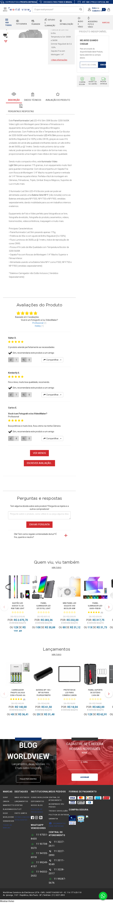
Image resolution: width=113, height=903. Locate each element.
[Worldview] (19, 9)
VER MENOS (39, 453)
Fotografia (21, 24)
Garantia (53, 819)
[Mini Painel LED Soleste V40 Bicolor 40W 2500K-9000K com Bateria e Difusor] (69, 588)
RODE (5, 813)
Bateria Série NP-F (40, 195)
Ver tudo (56, 567)
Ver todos (8, 24)
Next (5, 41)
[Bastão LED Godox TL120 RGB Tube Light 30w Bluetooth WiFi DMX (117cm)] (18, 588)
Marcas (105, 23)
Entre (94, 8)
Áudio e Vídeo (80, 24)
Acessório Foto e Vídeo (93, 24)
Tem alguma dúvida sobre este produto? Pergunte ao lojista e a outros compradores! (39, 507)
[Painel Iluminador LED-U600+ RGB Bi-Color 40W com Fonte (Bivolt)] (95, 588)
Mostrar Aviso (7, 901)
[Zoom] (6, 35)
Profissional (37, 323)
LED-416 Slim (50, 135)
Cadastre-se (97, 11)
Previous (4, 607)
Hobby (38, 326)
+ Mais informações (59, 60)
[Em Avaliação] (72, 820)
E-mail (84, 762)
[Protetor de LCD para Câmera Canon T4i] (69, 675)
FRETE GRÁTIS (21, 813)
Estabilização (66, 24)
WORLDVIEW (8, 817)
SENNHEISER (8, 821)
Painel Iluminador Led (23, 120)
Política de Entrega (59, 815)
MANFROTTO (8, 805)
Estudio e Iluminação (50, 23)
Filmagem (35, 24)
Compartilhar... (53, 360)
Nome (85, 752)
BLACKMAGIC (9, 809)
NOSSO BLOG (37, 805)
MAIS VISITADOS (22, 797)
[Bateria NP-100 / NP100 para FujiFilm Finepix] (43, 675)
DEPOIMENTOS (37, 801)
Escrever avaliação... (39, 463)
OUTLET (18, 809)
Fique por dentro (28, 779)
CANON (6, 801)
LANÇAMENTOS (21, 801)
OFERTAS (19, 805)
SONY (5, 797)
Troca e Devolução (58, 811)
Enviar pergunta (39, 524)
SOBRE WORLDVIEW (39, 797)
